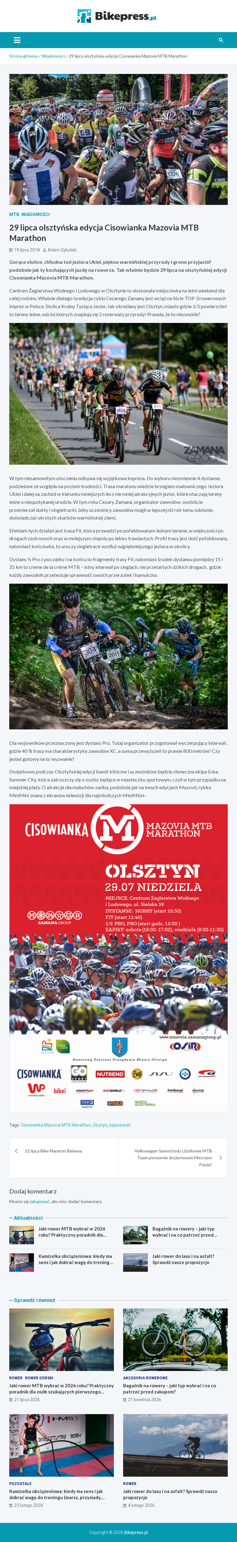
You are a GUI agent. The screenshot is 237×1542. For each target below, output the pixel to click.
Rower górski (39, 1378)
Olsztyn (100, 1125)
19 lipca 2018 (27, 249)
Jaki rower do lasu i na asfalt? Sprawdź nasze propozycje (183, 1259)
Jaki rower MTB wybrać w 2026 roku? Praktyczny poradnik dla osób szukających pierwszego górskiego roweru (72, 1238)
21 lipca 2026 (27, 1399)
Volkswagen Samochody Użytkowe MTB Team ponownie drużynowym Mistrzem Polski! (173, 1157)
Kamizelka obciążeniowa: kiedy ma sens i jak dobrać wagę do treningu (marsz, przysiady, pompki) (75, 1262)
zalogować (40, 1201)
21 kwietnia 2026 (144, 1399)
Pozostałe (20, 1484)
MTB (14, 214)
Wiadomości (36, 214)
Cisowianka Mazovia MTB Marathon (56, 1125)
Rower (16, 1378)
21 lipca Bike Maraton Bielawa (53, 1150)
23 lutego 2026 (28, 1505)
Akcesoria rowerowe (145, 1378)
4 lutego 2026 (141, 1505)
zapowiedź (120, 1125)
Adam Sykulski (62, 249)
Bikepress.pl (136, 1532)
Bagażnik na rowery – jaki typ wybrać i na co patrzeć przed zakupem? (183, 1234)
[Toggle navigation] (17, 40)
